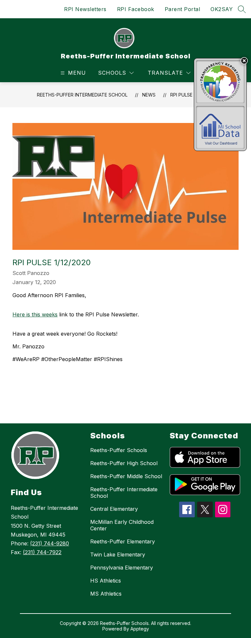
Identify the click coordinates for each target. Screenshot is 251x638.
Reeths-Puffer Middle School (126, 476)
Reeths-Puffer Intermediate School (82, 95)
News (149, 95)
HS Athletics (105, 580)
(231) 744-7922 (42, 552)
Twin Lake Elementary (117, 554)
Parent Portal (182, 9)
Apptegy (139, 628)
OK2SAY (221, 9)
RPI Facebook (135, 9)
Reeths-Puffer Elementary (122, 541)
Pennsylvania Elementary (121, 567)
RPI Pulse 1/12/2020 (192, 95)
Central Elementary (114, 509)
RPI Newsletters (85, 9)
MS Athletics (106, 593)
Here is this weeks (35, 314)
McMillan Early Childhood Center (122, 525)
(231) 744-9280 (49, 543)
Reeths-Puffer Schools (118, 450)
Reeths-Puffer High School (124, 463)
